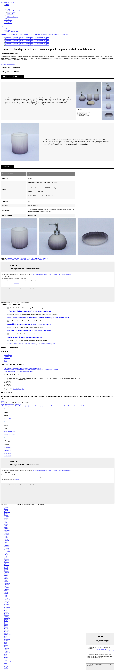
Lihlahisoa (7, 9)
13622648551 (7, 456)
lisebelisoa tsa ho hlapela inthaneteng (53, 405)
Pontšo (9, 21)
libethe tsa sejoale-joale (25, 405)
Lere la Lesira (11, 12)
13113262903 (7, 418)
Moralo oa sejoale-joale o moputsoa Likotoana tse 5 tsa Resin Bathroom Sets (27, 258)
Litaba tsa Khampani (12, 17)
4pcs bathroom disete (69, 405)
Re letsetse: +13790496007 (8, 2)
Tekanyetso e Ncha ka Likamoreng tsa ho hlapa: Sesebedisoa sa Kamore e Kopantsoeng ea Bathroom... (31, 369)
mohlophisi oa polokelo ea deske (9, 405)
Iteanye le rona (8, 23)
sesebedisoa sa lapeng (37, 405)
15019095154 (7, 450)
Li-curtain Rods (80, 405)
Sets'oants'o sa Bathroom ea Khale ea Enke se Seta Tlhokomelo (29, 331)
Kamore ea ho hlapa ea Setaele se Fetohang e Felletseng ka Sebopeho (31, 344)
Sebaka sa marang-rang (7, 404)
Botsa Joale (4, 401)
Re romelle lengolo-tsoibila (8, 64)
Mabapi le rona (8, 20)
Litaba (5, 15)
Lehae (5, 7)
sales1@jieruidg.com (9, 434)
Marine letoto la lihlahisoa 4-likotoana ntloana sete (24, 337)
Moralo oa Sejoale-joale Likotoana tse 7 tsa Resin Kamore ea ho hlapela (25, 259)
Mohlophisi (10, 14)
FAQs (5, 18)
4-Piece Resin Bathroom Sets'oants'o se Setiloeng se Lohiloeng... (29, 311)
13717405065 (7, 453)
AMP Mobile (17, 404)
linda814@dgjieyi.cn (18, 389)
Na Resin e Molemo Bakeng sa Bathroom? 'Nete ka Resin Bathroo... (22, 368)
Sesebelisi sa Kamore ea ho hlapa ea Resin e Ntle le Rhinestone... (29, 324)
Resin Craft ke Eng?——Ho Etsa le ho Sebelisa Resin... (19, 371)
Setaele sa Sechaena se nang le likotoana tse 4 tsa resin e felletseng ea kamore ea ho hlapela (38, 318)
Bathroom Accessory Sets (14, 11)
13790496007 (7, 447)
